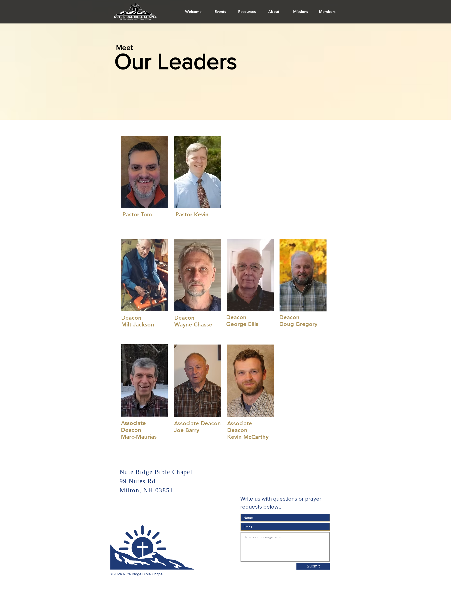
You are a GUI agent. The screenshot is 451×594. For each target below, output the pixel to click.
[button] (273, 11)
